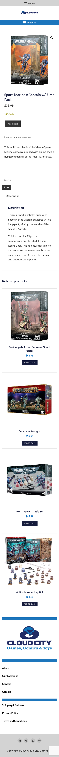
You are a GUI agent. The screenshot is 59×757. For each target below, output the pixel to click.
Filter (6, 187)
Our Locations (10, 675)
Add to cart (13, 123)
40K (30, 137)
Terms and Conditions (14, 720)
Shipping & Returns (13, 705)
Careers (6, 691)
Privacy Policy (10, 713)
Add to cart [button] (29, 362)
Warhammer (22, 137)
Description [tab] (12, 195)
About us (7, 668)
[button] (29, 22)
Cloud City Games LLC (39, 750)
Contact (6, 683)
